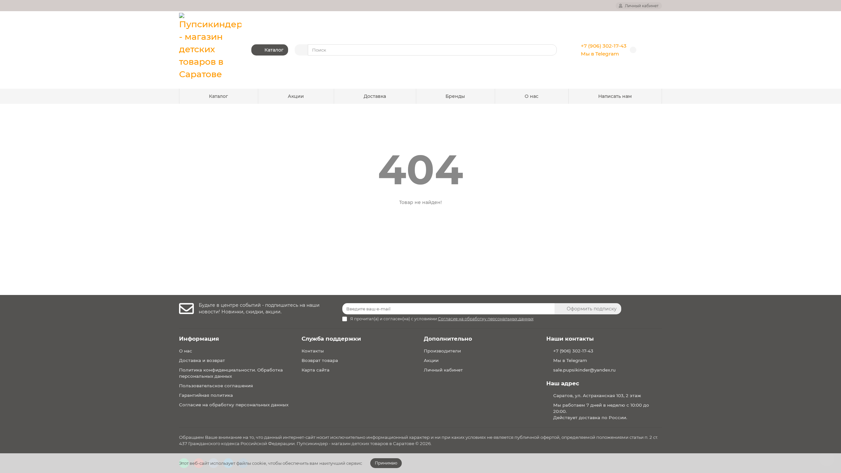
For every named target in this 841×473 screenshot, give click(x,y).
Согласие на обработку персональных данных (233, 404)
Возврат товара (320, 360)
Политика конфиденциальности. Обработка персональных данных (231, 373)
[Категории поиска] (301, 50)
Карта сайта (316, 369)
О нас (531, 96)
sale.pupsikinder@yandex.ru (584, 369)
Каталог (218, 96)
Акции (296, 96)
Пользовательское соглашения (216, 385)
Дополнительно (448, 338)
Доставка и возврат (202, 360)
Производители (442, 350)
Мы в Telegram (600, 54)
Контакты (313, 350)
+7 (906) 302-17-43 (603, 46)
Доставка (375, 96)
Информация (199, 338)
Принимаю (386, 463)
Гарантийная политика (206, 395)
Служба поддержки (331, 338)
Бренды (455, 96)
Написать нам (615, 96)
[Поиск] (550, 50)
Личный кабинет (443, 369)
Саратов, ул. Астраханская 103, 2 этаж (597, 395)
